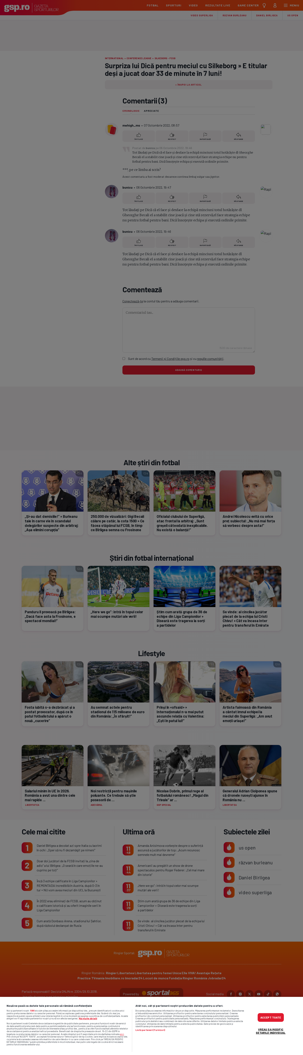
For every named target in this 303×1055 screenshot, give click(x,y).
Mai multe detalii (88, 1018)
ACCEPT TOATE (270, 1017)
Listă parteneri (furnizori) (150, 1030)
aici (122, 1034)
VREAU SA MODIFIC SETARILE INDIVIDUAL (270, 1031)
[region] (151, 1026)
